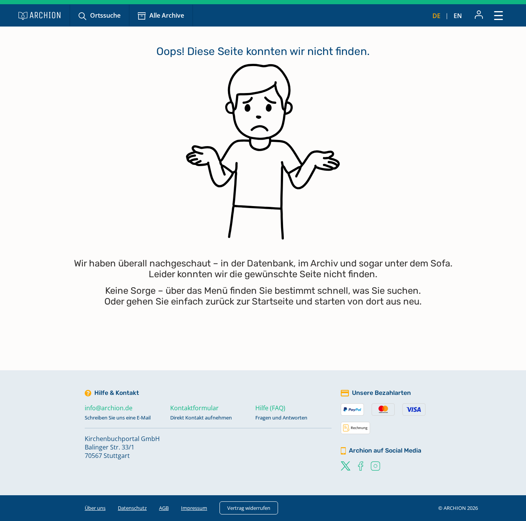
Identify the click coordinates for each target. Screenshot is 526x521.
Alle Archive (166, 15)
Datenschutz (132, 507)
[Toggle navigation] (498, 15)
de (436, 16)
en (458, 16)
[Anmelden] (478, 15)
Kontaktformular (194, 408)
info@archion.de (108, 408)
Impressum (194, 507)
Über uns (95, 507)
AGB (164, 507)
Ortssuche (105, 15)
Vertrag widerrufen (248, 507)
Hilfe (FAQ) (270, 408)
